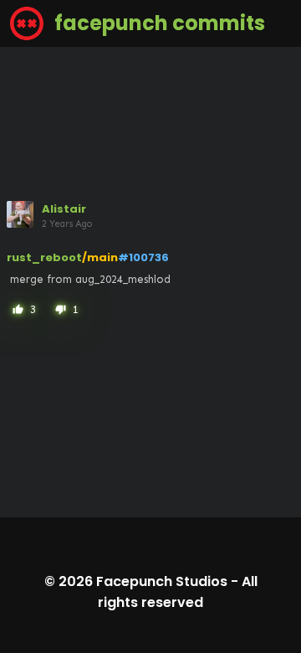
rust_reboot (44, 257)
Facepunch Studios (161, 581)
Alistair (64, 209)
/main (100, 257)
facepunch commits (157, 23)
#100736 (143, 257)
